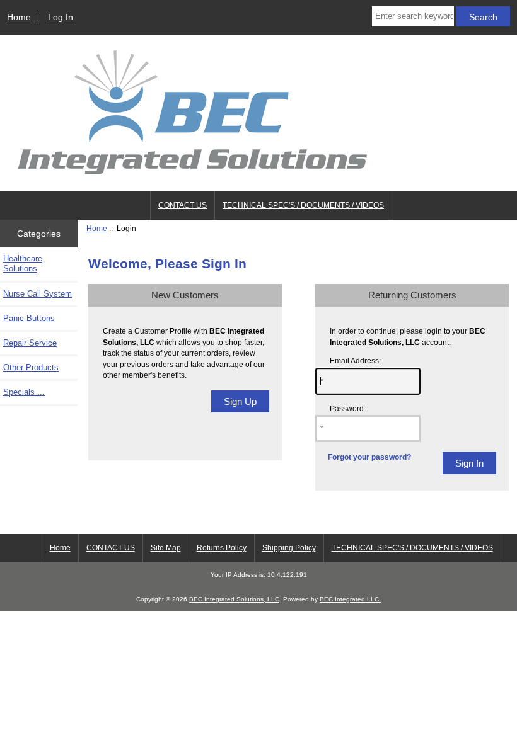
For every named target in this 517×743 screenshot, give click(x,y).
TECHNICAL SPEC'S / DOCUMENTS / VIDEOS (303, 205)
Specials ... (24, 392)
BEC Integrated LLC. (350, 599)
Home (19, 17)
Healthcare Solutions (22, 263)
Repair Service (30, 343)
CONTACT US (182, 205)
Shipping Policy (289, 547)
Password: (348, 408)
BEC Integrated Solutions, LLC (234, 599)
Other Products (31, 367)
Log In (60, 17)
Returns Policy (222, 547)
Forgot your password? (369, 457)
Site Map (166, 547)
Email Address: (355, 360)
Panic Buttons (29, 318)
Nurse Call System (37, 293)
